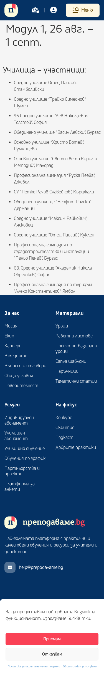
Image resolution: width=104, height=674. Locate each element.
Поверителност (21, 385)
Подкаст (64, 437)
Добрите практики (75, 447)
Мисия (10, 326)
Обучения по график (24, 458)
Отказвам (52, 654)
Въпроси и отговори (25, 366)
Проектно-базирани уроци (76, 348)
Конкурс (63, 417)
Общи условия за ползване (80, 666)
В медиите (15, 356)
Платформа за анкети (19, 486)
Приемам (52, 639)
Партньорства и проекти (22, 471)
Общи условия (18, 376)
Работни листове (74, 336)
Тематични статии (76, 381)
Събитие (64, 427)
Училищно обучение (24, 448)
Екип (9, 336)
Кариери (13, 346)
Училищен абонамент (16, 435)
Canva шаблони (70, 361)
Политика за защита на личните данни (34, 666)
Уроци (61, 326)
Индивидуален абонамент (19, 420)
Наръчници (66, 371)
